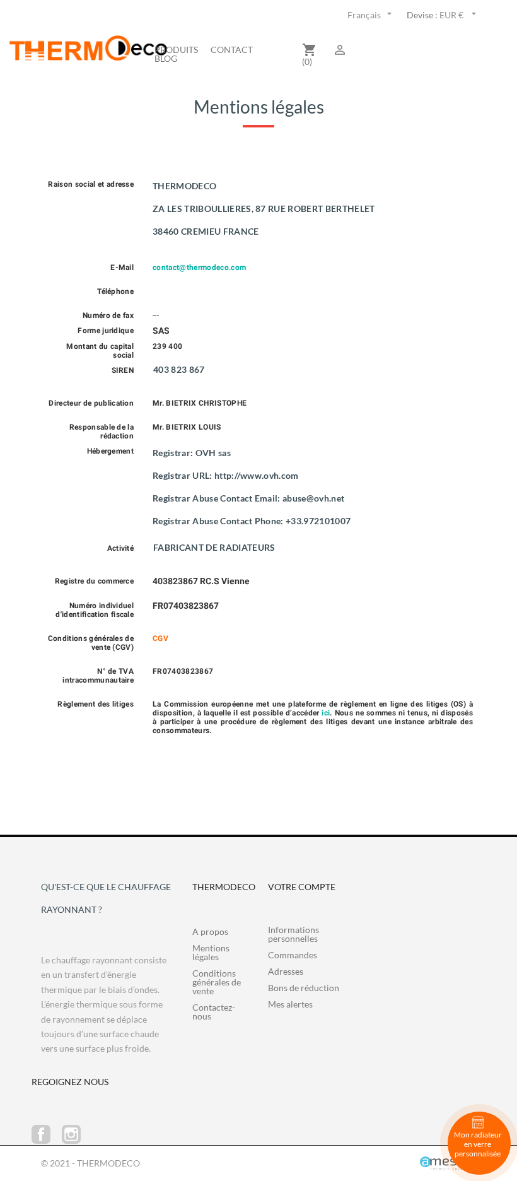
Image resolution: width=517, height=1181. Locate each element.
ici (326, 712)
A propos (210, 931)
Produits (176, 49)
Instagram (71, 1134)
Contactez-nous (213, 1011)
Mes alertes (290, 1004)
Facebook (41, 1134)
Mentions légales (210, 952)
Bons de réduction (303, 987)
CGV (160, 638)
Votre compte (301, 886)
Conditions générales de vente (216, 982)
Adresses (285, 971)
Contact (232, 49)
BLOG (165, 58)
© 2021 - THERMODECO (90, 1163)
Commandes (292, 954)
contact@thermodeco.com (199, 267)
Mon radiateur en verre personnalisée (478, 1144)
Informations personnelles (293, 934)
